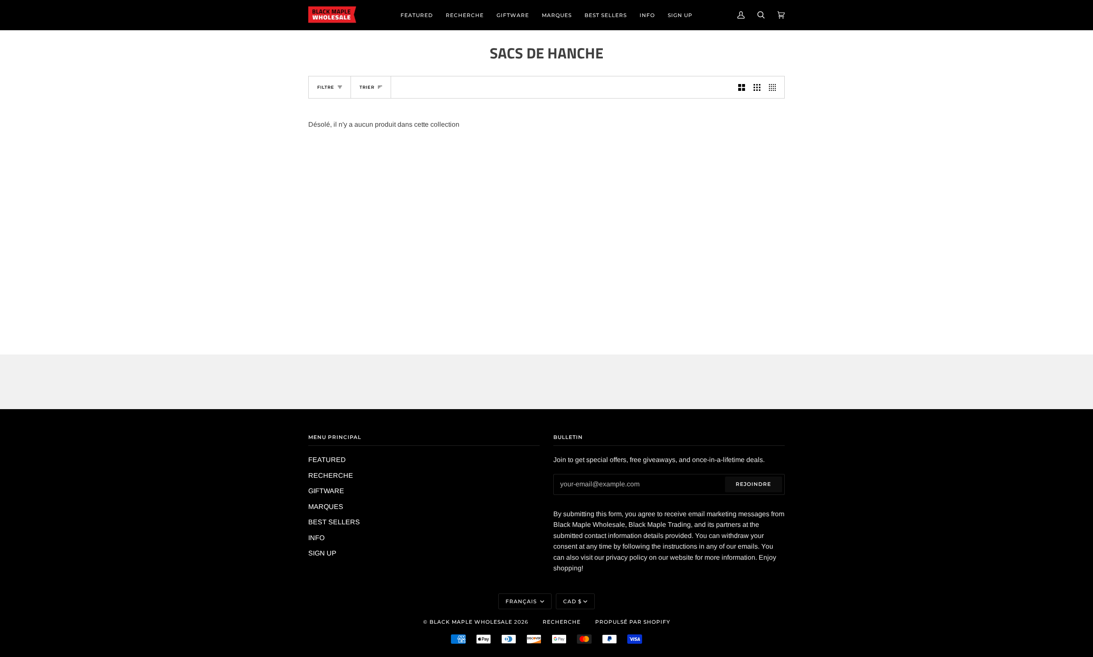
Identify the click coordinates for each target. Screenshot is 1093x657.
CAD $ (572, 601)
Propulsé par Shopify (632, 622)
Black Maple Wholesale (471, 622)
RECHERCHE (330, 475)
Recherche (562, 622)
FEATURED (327, 459)
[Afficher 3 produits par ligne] (757, 87)
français (522, 601)
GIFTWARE (326, 490)
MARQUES (325, 506)
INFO (316, 537)
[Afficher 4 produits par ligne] (774, 87)
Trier (366, 87)
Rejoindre (753, 484)
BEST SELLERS (334, 522)
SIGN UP (322, 553)
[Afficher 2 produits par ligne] (741, 87)
